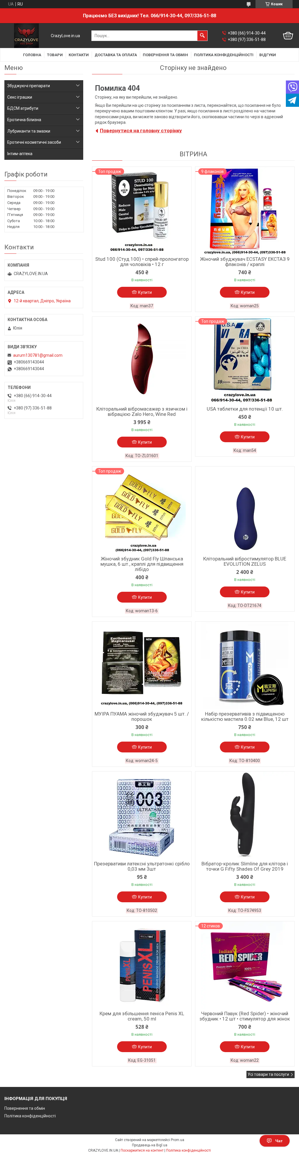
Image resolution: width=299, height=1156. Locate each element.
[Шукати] (202, 36)
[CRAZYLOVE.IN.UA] (26, 35)
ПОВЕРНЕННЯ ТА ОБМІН (165, 55)
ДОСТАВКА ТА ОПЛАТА (116, 55)
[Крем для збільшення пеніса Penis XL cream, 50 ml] (141, 965)
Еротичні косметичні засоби (34, 142)
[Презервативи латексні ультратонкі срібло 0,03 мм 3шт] (141, 815)
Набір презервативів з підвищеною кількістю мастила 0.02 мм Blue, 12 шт (244, 716)
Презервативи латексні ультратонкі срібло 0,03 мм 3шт (142, 866)
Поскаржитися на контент (142, 1150)
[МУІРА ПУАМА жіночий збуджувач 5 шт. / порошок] (141, 665)
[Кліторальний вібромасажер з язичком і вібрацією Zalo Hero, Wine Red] (141, 360)
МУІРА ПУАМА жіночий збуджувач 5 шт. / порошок (142, 716)
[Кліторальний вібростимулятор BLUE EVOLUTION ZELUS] (244, 510)
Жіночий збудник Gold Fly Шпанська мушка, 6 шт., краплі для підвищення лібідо (141, 564)
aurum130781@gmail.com (37, 355)
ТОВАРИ (55, 55)
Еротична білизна (24, 119)
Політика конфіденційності (30, 1116)
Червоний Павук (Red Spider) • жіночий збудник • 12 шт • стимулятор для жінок (244, 1016)
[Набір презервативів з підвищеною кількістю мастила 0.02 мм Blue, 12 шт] (244, 665)
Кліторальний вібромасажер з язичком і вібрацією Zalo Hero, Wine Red (141, 411)
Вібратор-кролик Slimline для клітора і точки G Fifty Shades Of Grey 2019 (244, 866)
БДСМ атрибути (22, 108)
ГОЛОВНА (32, 55)
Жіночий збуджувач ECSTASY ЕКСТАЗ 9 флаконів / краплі (245, 261)
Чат (279, 1140)
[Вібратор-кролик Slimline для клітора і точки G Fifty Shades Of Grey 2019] (244, 815)
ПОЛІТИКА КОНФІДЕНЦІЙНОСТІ (223, 55)
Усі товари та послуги (268, 1074)
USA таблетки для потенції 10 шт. (245, 408)
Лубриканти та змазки (28, 131)
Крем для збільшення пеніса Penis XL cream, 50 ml (142, 1016)
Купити (145, 292)
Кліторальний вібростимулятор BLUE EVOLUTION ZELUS (244, 561)
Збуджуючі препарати (28, 85)
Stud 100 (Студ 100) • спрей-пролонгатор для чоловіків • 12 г (142, 261)
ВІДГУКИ (267, 55)
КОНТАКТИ (79, 55)
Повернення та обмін (24, 1108)
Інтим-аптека (19, 153)
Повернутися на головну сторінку (141, 130)
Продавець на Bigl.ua (149, 1145)
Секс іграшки (19, 97)
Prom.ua (177, 1140)
